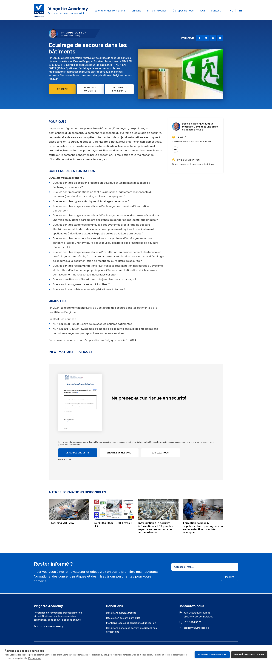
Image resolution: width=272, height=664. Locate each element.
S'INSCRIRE (62, 89)
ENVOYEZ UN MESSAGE (119, 452)
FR (175, 149)
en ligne (136, 10)
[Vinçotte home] (39, 10)
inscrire (229, 576)
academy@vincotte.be (196, 627)
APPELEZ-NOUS (160, 452)
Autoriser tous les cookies (212, 655)
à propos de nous (183, 10)
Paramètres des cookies (249, 654)
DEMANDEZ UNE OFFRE (90, 89)
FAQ (202, 10)
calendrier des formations (110, 10)
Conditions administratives (121, 612)
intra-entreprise (157, 10)
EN (240, 10)
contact (216, 10)
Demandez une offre (206, 126)
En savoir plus (34, 658)
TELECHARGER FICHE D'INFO (119, 89)
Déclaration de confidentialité (123, 617)
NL (231, 10)
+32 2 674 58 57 (192, 622)
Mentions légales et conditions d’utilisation (131, 622)
